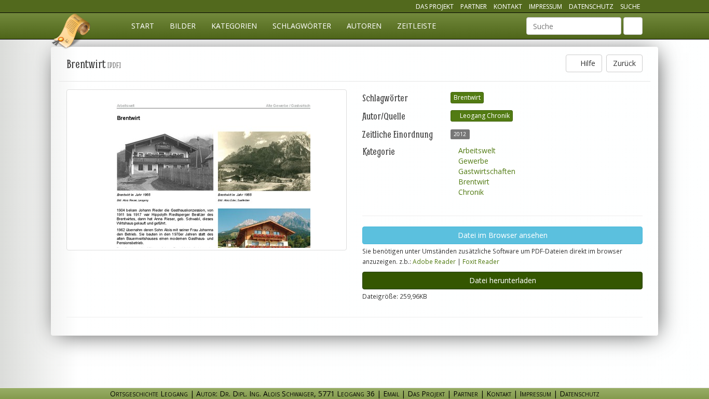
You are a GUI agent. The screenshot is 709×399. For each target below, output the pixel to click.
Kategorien (234, 26)
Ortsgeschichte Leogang (71, 33)
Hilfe (586, 63)
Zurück (624, 63)
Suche (630, 6)
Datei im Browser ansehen (503, 235)
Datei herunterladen (502, 280)
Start (142, 26)
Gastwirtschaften (485, 171)
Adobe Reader (434, 261)
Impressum (545, 6)
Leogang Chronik (484, 115)
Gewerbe (472, 161)
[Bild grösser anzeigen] (206, 170)
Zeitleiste (416, 26)
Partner (473, 6)
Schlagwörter (301, 26)
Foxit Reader (480, 261)
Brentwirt (467, 97)
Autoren (364, 26)
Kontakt (508, 6)
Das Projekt (435, 6)
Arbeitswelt (476, 150)
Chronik (470, 192)
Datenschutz (591, 6)
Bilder (183, 26)
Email (391, 393)
